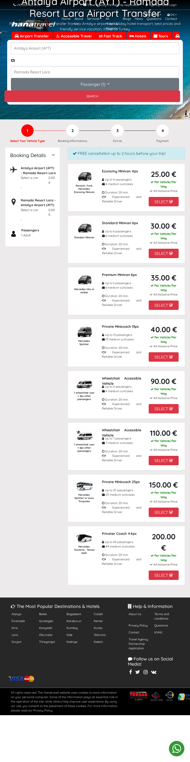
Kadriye (72, 642)
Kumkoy (72, 628)
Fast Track (113, 36)
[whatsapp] (176, 748)
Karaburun (74, 621)
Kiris (15, 628)
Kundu (98, 628)
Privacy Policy (138, 625)
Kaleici (98, 642)
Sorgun (17, 642)
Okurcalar (46, 635)
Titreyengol (47, 642)
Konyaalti (45, 628)
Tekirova (99, 635)
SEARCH (92, 96)
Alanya (16, 614)
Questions (161, 625)
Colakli (98, 614)
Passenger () (93, 84)
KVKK (158, 632)
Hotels (140, 36)
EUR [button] (153, 15)
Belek (43, 614)
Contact (134, 632)
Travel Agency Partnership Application (138, 643)
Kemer (98, 621)
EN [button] (172, 15)
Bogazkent (74, 614)
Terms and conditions (161, 616)
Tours (163, 36)
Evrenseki (18, 621)
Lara (15, 635)
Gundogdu (46, 621)
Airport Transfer (34, 36)
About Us (135, 614)
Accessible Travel (76, 36)
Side (69, 635)
